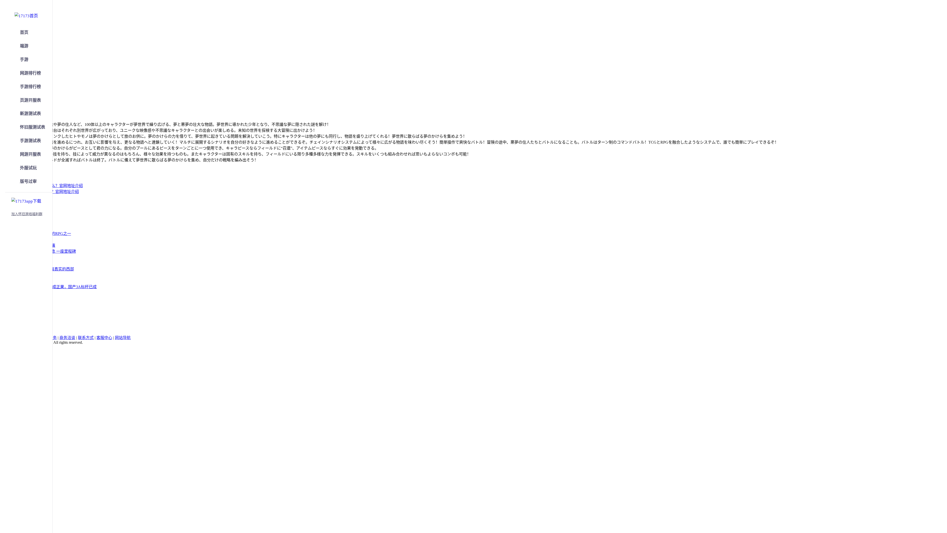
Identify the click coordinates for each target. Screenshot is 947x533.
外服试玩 (28, 168)
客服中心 (104, 338)
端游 (24, 46)
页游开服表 (30, 100)
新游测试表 (30, 113)
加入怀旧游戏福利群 (26, 214)
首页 (24, 32)
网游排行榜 (30, 73)
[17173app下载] (26, 200)
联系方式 (86, 338)
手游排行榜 (30, 86)
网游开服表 (30, 154)
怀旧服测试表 (32, 127)
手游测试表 (30, 140)
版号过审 (28, 181)
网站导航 (123, 338)
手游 (24, 59)
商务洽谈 (67, 338)
